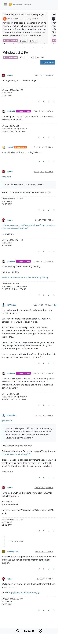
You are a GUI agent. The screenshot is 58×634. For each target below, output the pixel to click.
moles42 (11, 111)
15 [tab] (24, 47)
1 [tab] (4, 43)
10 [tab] (44, 43)
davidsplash (12, 551)
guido (10, 75)
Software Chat (11, 57)
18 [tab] (37, 47)
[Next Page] (54, 28)
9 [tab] (40, 43)
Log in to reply (48, 62)
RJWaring (11, 305)
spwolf (10, 147)
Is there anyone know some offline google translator (28, 14)
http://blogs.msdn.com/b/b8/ (23, 592)
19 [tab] (42, 47)
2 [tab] (8, 43)
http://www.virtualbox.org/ (15, 454)
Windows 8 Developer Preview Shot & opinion (24, 277)
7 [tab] (31, 43)
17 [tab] (33, 47)
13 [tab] (15, 47)
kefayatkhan (13, 19)
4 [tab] (17, 43)
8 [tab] (35, 43)
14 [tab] (20, 47)
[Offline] (4, 75)
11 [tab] (49, 43)
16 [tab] (29, 47)
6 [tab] (26, 43)
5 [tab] (22, 43)
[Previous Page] (4, 28)
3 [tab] (13, 43)
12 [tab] (53, 43)
